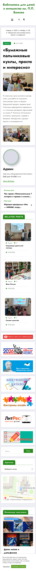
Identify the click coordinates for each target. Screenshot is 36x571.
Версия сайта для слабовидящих (20, 337)
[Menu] (12, 20)
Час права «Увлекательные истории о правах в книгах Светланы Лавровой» (17, 195)
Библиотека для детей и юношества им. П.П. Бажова (19, 8)
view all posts (8, 181)
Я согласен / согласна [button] (18, 566)
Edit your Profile (10, 177)
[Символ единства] (18, 307)
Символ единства (12, 320)
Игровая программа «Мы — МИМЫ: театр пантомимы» (16, 206)
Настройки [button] (6, 566)
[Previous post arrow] (31, 193)
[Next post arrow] (31, 205)
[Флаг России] (18, 270)
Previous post (9, 190)
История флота (13, 549)
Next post (7, 201)
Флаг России (11, 284)
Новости (7, 43)
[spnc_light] (24, 19)
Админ (8, 169)
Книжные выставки (13, 519)
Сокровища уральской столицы (14, 247)
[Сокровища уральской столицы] (18, 232)
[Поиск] (19, 19)
